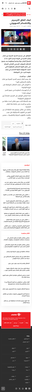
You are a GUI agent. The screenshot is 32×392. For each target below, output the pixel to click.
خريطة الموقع (16, 325)
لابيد (13, 123)
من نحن (15, 322)
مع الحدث (23, 76)
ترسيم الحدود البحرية (17, 127)
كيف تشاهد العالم (18, 3)
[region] (16, 37)
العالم (29, 76)
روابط (27, 322)
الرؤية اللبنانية (7, 127)
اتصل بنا (21, 322)
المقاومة (18, 123)
